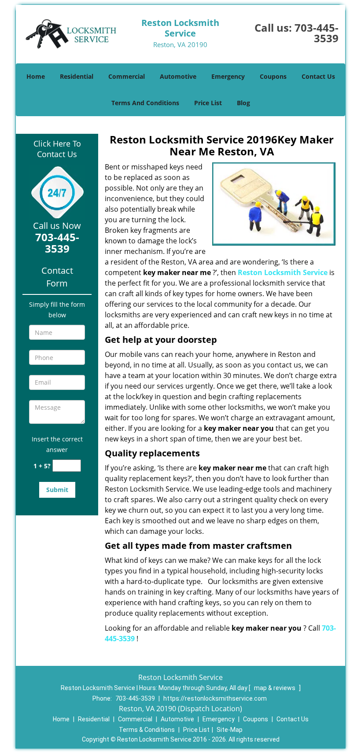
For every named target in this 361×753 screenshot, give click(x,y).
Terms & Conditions (147, 729)
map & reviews (275, 687)
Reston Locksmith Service (283, 272)
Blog (243, 103)
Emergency (228, 76)
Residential (76, 76)
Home (35, 76)
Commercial (126, 76)
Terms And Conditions (145, 103)
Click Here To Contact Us (57, 148)
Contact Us (318, 76)
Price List (208, 103)
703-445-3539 (317, 32)
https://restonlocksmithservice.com (215, 698)
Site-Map (230, 729)
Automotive (178, 76)
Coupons (273, 76)
